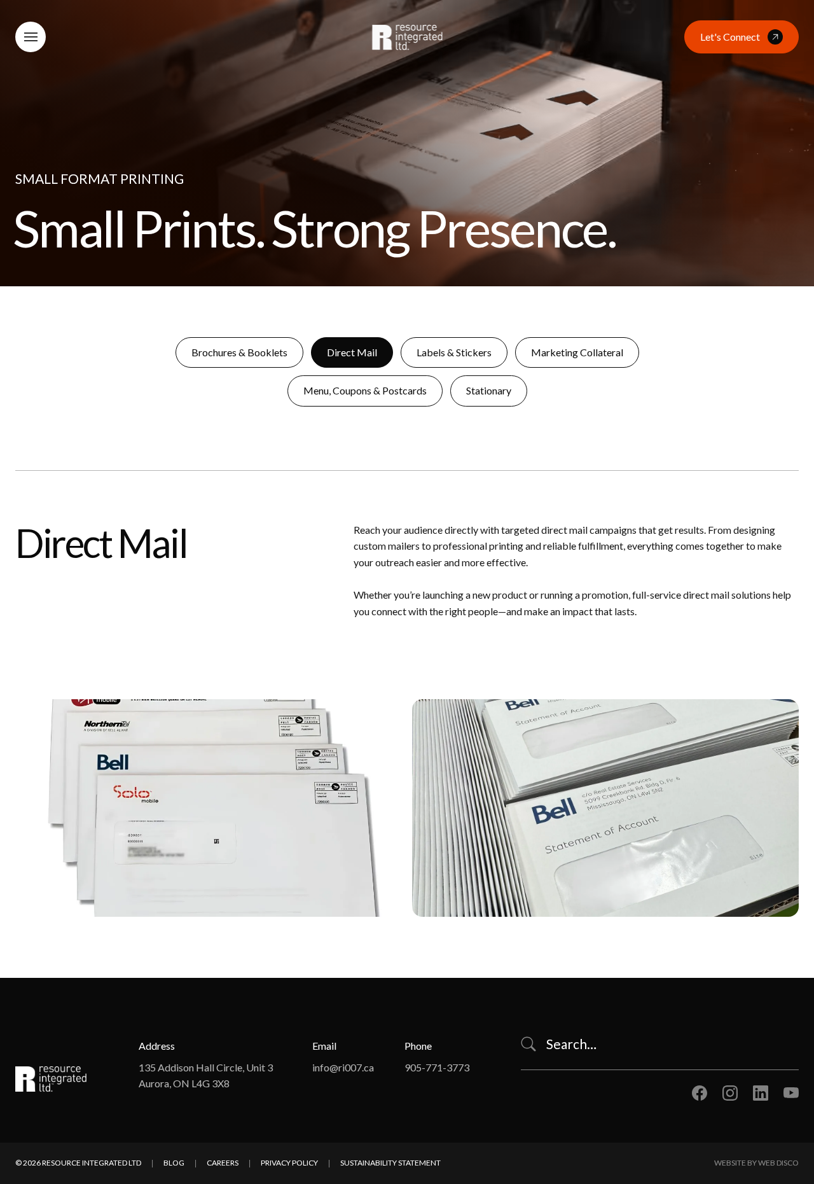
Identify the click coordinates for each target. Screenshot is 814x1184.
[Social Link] (699, 1093)
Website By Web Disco (756, 1162)
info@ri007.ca (343, 1067)
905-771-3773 (436, 1067)
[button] (30, 37)
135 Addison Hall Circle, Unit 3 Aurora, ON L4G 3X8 (206, 1075)
